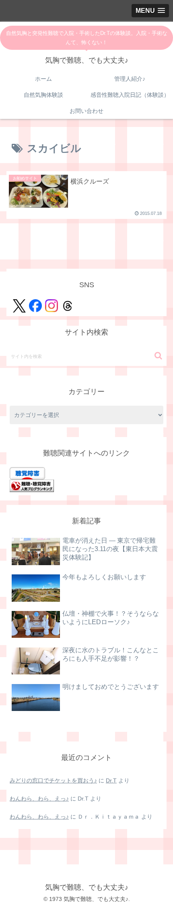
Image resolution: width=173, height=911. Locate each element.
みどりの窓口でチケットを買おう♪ (53, 780)
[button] (158, 355)
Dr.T (111, 780)
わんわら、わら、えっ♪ (39, 798)
